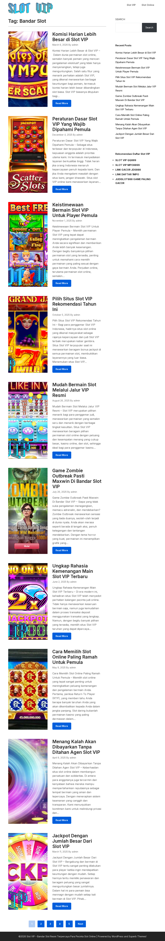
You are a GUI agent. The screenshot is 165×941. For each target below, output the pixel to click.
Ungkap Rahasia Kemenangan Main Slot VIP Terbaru (72, 571)
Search (120, 19)
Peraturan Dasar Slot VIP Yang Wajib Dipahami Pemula (74, 124)
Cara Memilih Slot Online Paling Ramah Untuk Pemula (74, 657)
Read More (62, 103)
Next (80, 923)
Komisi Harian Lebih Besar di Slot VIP (74, 36)
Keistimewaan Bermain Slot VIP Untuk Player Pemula (74, 210)
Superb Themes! (137, 936)
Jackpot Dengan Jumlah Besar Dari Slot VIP (72, 841)
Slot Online (148, 5)
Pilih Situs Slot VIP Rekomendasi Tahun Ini (74, 304)
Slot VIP (131, 5)
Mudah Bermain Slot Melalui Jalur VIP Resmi (74, 390)
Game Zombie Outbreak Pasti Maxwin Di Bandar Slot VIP (76, 478)
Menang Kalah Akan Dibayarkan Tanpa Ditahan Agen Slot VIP (76, 747)
